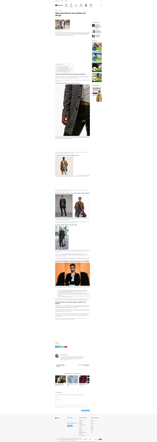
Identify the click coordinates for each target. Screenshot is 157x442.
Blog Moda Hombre (63, 354)
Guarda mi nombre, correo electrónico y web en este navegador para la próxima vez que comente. (70, 405)
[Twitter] (59, 347)
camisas (66, 76)
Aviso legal (80, 433)
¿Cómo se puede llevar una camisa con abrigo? (62, 66)
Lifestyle (80, 426)
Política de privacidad (82, 432)
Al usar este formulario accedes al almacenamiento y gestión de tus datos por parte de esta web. (72, 407)
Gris (91, 424)
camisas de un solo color (75, 175)
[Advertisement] (72, 50)
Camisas (60, 10)
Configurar (95, 439)
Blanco (92, 423)
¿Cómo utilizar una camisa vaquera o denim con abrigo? (63, 71)
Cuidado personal (82, 424)
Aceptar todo (85, 439)
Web (55, 401)
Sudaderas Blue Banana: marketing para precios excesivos (60, 365)
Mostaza (92, 427)
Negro (92, 429)
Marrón (92, 426)
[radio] (55, 343)
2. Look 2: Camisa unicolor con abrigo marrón (62, 68)
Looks (80, 427)
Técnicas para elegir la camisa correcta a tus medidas (63, 70)
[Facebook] (56, 347)
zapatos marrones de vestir (79, 218)
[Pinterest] (65, 347)
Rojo (91, 432)
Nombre (56, 396)
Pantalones (81, 429)
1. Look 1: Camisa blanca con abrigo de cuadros (63, 67)
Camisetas (80, 423)
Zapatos (80, 430)
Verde (92, 430)
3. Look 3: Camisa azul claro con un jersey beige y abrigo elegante (65, 69)
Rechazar (90, 439)
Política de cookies (82, 435)
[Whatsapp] (62, 347)
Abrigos (56, 10)
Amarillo (92, 420)
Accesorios (81, 420)
